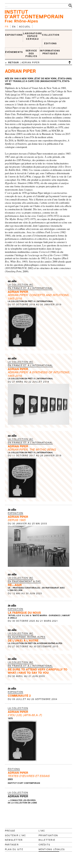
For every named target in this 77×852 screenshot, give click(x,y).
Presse (10, 830)
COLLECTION (50, 34)
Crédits (44, 844)
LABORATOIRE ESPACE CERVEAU (32, 36)
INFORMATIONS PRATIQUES (50, 52)
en (14, 26)
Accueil (25, 26)
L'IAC (42, 830)
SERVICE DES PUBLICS (31, 53)
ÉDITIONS (50, 43)
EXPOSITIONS (14, 34)
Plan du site (14, 849)
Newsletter (14, 839)
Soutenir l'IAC (15, 835)
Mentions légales (52, 849)
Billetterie (47, 839)
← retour (12, 62)
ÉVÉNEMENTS (14, 51)
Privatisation (48, 835)
